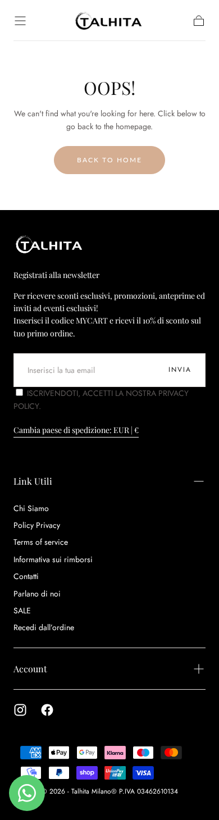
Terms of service (40, 542)
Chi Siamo (31, 508)
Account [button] (30, 669)
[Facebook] (47, 710)
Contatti (26, 576)
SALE (22, 610)
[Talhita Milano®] (49, 244)
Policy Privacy (36, 525)
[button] (20, 21)
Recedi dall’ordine (43, 627)
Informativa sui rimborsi (53, 559)
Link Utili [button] (32, 481)
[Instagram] (20, 710)
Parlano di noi (37, 593)
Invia (179, 370)
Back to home (109, 160)
